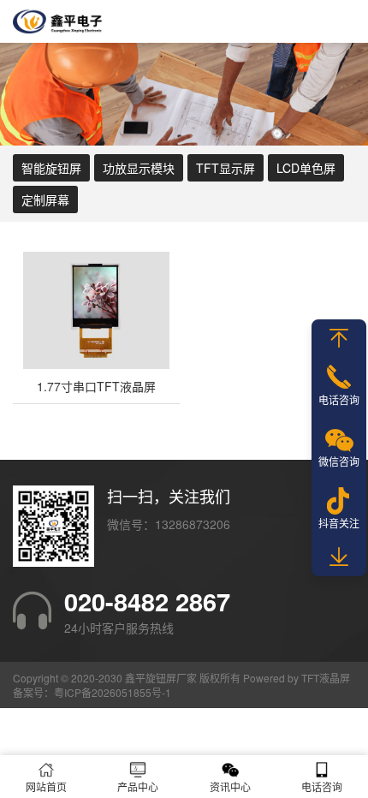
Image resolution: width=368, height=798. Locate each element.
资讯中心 (230, 786)
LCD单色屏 (305, 167)
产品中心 (137, 786)
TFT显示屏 (225, 167)
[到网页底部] (339, 557)
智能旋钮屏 (51, 167)
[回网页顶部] (339, 338)
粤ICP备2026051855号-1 (112, 692)
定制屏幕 (45, 199)
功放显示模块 (139, 167)
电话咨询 (338, 399)
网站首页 (46, 786)
